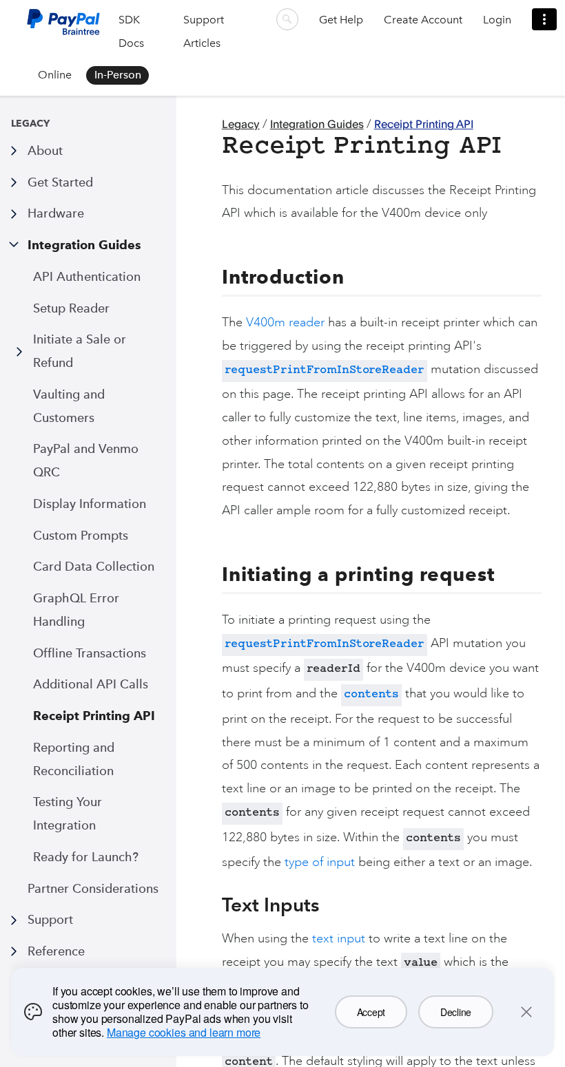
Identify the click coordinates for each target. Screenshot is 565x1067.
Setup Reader (71, 308)
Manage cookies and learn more (183, 1032)
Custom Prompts (80, 535)
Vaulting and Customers (69, 406)
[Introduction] (213, 276)
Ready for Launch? (85, 856)
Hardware (56, 213)
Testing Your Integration (67, 813)
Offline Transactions (89, 653)
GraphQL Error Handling (76, 609)
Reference (56, 951)
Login (497, 19)
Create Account (423, 19)
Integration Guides (84, 244)
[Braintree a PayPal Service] (63, 27)
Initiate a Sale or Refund (79, 351)
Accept (371, 1012)
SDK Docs (131, 31)
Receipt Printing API (94, 715)
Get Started (60, 182)
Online (55, 74)
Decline (455, 1012)
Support (50, 919)
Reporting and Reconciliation (73, 759)
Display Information (89, 503)
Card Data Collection (93, 566)
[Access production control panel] (544, 19)
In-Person (117, 74)
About (45, 150)
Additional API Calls (90, 684)
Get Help (341, 19)
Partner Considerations (93, 888)
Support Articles (203, 31)
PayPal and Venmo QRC (85, 460)
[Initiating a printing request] (213, 574)
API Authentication (87, 276)
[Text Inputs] (213, 904)
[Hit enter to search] (287, 19)
